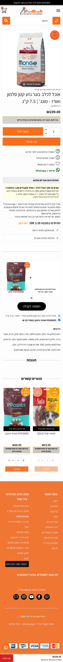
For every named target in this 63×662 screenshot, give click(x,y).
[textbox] (31, 223)
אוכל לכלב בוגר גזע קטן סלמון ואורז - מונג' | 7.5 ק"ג (31, 315)
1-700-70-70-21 (15, 511)
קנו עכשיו (31, 141)
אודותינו (54, 506)
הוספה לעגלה (31, 306)
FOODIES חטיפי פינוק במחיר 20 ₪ (39, 320)
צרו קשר (54, 511)
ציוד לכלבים (52, 522)
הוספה (17, 469)
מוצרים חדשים (51, 537)
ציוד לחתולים (51, 527)
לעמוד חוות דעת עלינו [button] (16, 564)
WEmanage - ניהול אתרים (22, 624)
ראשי (55, 501)
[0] (5, 10)
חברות (55, 548)
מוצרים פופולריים (49, 532)
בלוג (56, 516)
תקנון (26, 558)
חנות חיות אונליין (21, 505)
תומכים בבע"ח (51, 543)
